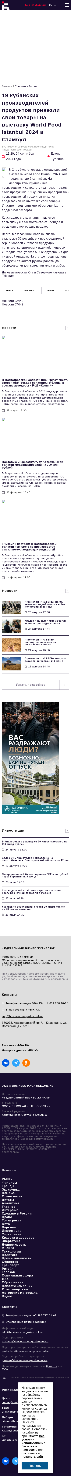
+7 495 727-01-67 (44, 1315)
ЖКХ (5, 1279)
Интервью (10, 1210)
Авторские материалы (20, 1292)
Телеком (8, 1272)
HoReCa (8, 1193)
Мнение (8, 1248)
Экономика (11, 1189)
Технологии (11, 1251)
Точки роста (11, 1220)
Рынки (7, 1179)
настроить (29, 1449)
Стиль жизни (12, 1196)
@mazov (51, 1366)
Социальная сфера (17, 1275)
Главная (7, 86)
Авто (6, 1224)
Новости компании (17, 1286)
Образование (12, 1282)
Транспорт (10, 1265)
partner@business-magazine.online (24, 1360)
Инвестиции (12, 1230)
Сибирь (7, 1417)
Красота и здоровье (18, 1237)
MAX (5, 1368)
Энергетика (11, 1241)
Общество (10, 1261)
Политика (9, 1254)
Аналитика (10, 1203)
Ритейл (8, 1268)
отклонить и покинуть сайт (32, 1455)
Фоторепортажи (15, 1289)
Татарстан (9, 1426)
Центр (6, 1398)
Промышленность (16, 1258)
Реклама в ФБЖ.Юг (15, 1045)
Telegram (8, 275)
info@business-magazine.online (22, 1332)
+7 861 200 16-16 (56, 1003)
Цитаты (8, 1199)
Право (7, 1217)
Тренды (8, 1186)
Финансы (9, 1182)
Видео (7, 1296)
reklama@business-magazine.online (25, 1341)
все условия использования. (34, 1439)
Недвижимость (14, 1244)
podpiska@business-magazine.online (26, 1350)
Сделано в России (26, 86)
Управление (11, 1234)
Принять (35, 1465)
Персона (9, 1227)
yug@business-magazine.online (22, 1016)
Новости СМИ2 (12, 300)
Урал (5, 1407)
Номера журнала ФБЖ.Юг (20, 1050)
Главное (8, 1206)
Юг (4, 1435)
